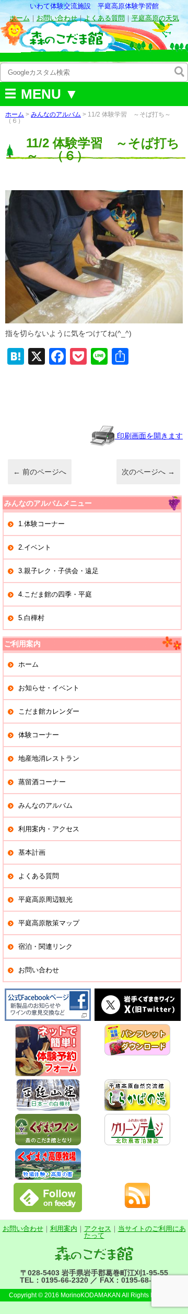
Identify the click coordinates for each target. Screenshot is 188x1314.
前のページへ (39, 472)
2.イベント (34, 547)
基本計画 (31, 852)
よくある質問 (104, 18)
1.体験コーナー (41, 524)
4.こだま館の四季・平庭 (55, 594)
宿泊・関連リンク (45, 946)
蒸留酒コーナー (42, 782)
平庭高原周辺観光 (45, 899)
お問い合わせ (57, 18)
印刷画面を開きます (149, 436)
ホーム (19, 18)
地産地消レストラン (48, 758)
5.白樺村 (31, 618)
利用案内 (63, 1228)
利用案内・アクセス (48, 829)
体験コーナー (38, 735)
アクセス (97, 1228)
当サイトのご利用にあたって (135, 1232)
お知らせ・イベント (48, 688)
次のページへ (148, 472)
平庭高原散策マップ (48, 923)
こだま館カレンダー (48, 711)
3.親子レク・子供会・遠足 (58, 571)
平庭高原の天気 (155, 18)
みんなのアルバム (56, 114)
